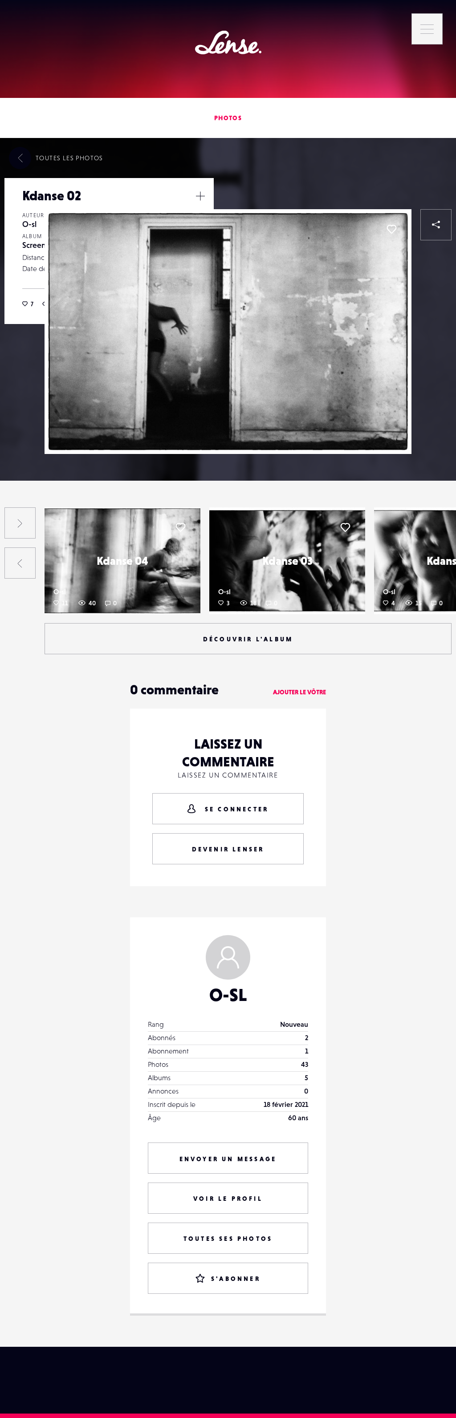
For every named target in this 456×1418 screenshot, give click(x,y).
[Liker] (391, 229)
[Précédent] (20, 563)
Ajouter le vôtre (299, 692)
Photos (228, 118)
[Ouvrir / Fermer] (200, 195)
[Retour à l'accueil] (228, 42)
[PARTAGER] (436, 224)
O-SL (228, 994)
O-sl (29, 224)
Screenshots (43, 245)
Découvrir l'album (248, 639)
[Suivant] (20, 523)
